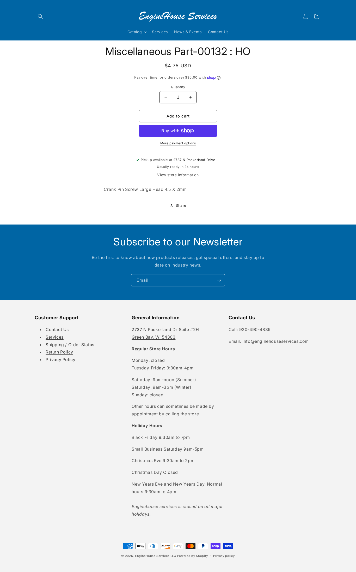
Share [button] (181, 205)
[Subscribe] (219, 280)
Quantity (178, 87)
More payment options (178, 143)
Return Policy (59, 352)
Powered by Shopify (192, 556)
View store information (178, 175)
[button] (40, 16)
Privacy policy (224, 556)
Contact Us (57, 329)
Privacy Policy (60, 359)
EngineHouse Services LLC (155, 556)
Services (55, 337)
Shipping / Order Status (70, 344)
